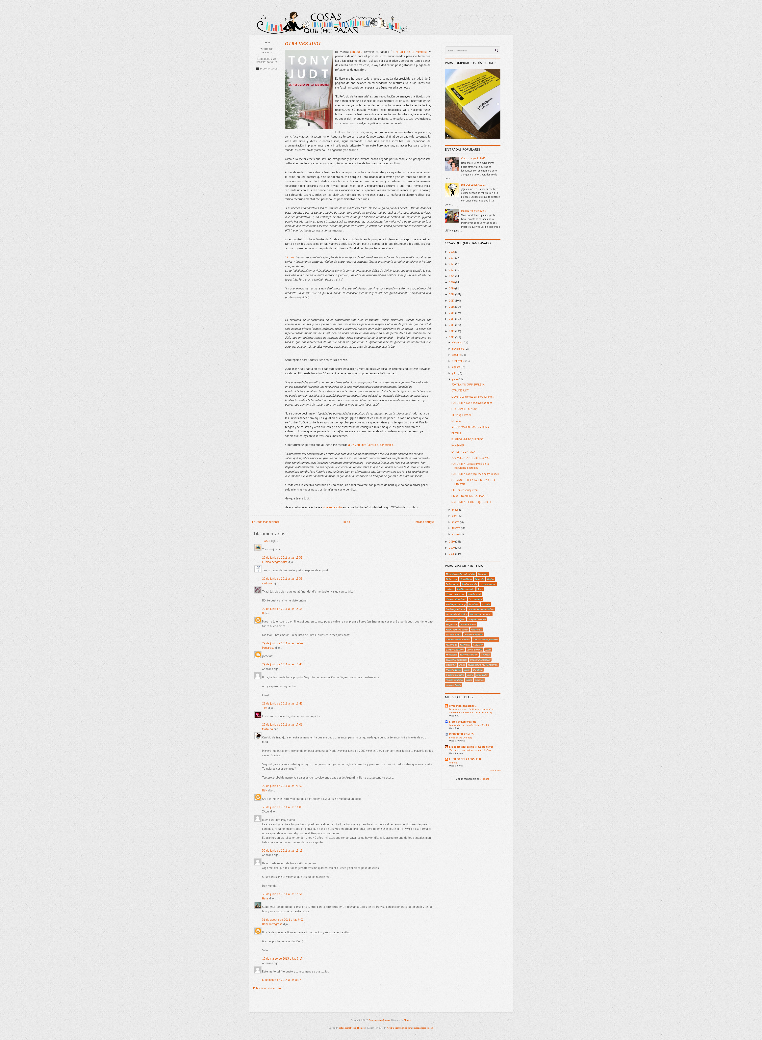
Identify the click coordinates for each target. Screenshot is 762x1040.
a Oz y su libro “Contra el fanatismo (370, 445)
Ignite (467, 669)
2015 (452, 313)
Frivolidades (466, 579)
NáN (264, 790)
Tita (264, 708)
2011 (452, 337)
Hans (265, 898)
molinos (267, 583)
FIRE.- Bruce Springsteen (464, 490)
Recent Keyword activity (457, 629)
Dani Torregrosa (272, 924)
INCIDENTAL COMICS (461, 734)
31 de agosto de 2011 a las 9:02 (283, 919)
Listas (488, 649)
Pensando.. (483, 573)
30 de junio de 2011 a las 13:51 (282, 894)
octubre (456, 355)
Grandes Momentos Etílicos (481, 609)
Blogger (484, 779)
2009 (452, 547)
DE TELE (456, 433)
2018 (452, 294)
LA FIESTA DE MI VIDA (463, 451)
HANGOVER (457, 445)
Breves (462, 664)
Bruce (480, 589)
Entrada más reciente (266, 522)
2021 (452, 276)
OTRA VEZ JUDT (303, 43)
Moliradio (485, 654)
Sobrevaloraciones (469, 654)
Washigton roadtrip (455, 674)
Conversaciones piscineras (485, 639)
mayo (455, 509)
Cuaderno (478, 644)
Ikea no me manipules (473, 210)
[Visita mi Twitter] (463, 19)
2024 (452, 258)
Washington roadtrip (456, 604)
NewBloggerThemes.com (399, 1028)
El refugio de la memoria (409, 52)
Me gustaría (451, 624)
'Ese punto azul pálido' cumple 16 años (470, 750)
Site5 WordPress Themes (352, 1028)
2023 (452, 264)
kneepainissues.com (424, 1028)
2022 (452, 270)
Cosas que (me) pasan (379, 1020)
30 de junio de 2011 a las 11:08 (282, 807)
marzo (456, 522)
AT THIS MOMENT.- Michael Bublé (470, 427)
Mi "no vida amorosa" (481, 614)
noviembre (458, 348)
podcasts (450, 589)
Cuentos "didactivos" (456, 599)
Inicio (346, 522)
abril (455, 516)
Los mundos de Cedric (456, 614)
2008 (452, 554)
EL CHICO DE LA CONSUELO (465, 759)
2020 (452, 282)
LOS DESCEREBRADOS (473, 184)
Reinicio (453, 762)
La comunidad (475, 599)
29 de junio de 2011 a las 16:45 (282, 703)
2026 (452, 251)
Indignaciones (452, 584)
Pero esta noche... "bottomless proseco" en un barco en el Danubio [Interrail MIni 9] (471, 710)
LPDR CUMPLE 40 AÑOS (464, 409)
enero (455, 534)
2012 (452, 331)
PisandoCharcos (468, 624)
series (469, 679)
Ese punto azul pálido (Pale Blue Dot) (471, 746)
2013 (452, 325)
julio (455, 373)
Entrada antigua (424, 522)
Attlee (290, 257)
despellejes (474, 604)
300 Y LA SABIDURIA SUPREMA (468, 384)
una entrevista (332, 507)
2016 (452, 306)
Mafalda (267, 729)
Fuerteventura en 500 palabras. (483, 664)
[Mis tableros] (508, 19)
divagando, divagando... (462, 705)
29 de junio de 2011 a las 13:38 (282, 609)
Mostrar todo (495, 770)
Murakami (478, 669)
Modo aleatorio (469, 584)
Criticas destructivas (455, 594)
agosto (456, 367)
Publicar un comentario (267, 988)
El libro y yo (268, 59)
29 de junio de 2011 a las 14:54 (282, 643)
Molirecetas (451, 654)
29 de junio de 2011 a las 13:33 (282, 557)
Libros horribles (474, 649)
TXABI (266, 541)
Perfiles (490, 579)
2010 (452, 541)
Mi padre (486, 604)
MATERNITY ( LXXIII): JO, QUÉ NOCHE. (471, 502)
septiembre (458, 361)
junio (455, 379)
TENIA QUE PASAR (461, 415)
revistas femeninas (454, 679)
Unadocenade (474, 594)
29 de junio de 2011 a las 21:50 (282, 786)
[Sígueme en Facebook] (474, 19)
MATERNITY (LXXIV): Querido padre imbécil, (475, 474)
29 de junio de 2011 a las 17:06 (282, 724)
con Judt (356, 52)
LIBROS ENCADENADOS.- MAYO (468, 496)
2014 (452, 319)
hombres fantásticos (455, 609)
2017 (452, 300)
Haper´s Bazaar (453, 669)
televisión (479, 679)
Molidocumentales (465, 589)
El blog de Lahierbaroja (462, 721)
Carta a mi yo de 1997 (473, 158)
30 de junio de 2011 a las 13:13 (282, 850)
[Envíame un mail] (485, 19)
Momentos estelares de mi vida (460, 573)
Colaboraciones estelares (458, 639)
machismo (451, 664)
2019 (452, 288)
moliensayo (476, 629)
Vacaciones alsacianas (456, 659)
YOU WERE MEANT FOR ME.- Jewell (470, 458)
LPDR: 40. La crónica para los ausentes (472, 396)
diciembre (458, 342)
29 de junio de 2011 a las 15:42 (282, 664)
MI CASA (456, 421)
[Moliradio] (497, 19)
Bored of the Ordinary (460, 737)
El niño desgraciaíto (275, 562)
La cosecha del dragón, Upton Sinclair (469, 725)
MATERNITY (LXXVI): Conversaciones (471, 403)
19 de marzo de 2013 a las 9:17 (282, 958)
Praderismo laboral (473, 634)
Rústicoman (451, 644)
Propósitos (465, 644)
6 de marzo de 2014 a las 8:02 (281, 980)
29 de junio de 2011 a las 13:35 (282, 578)
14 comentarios (268, 68)
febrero (456, 528)
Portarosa (268, 648)
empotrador (482, 674)
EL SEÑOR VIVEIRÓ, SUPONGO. (467, 439)
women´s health (453, 684)
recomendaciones (266, 62)
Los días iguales (453, 634)
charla (470, 674)
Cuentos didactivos (455, 649)
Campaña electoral (477, 619)
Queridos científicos (455, 619)
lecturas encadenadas (480, 659)
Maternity (479, 579)
